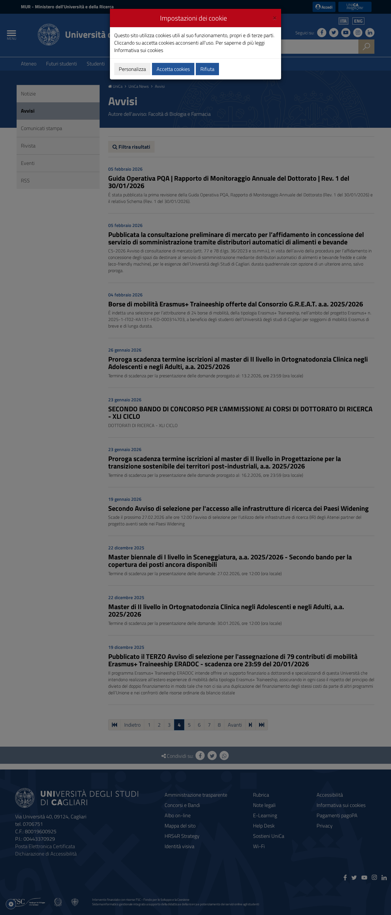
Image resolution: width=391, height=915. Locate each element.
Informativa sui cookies (138, 50)
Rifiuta (207, 69)
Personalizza (132, 69)
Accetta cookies (173, 69)
